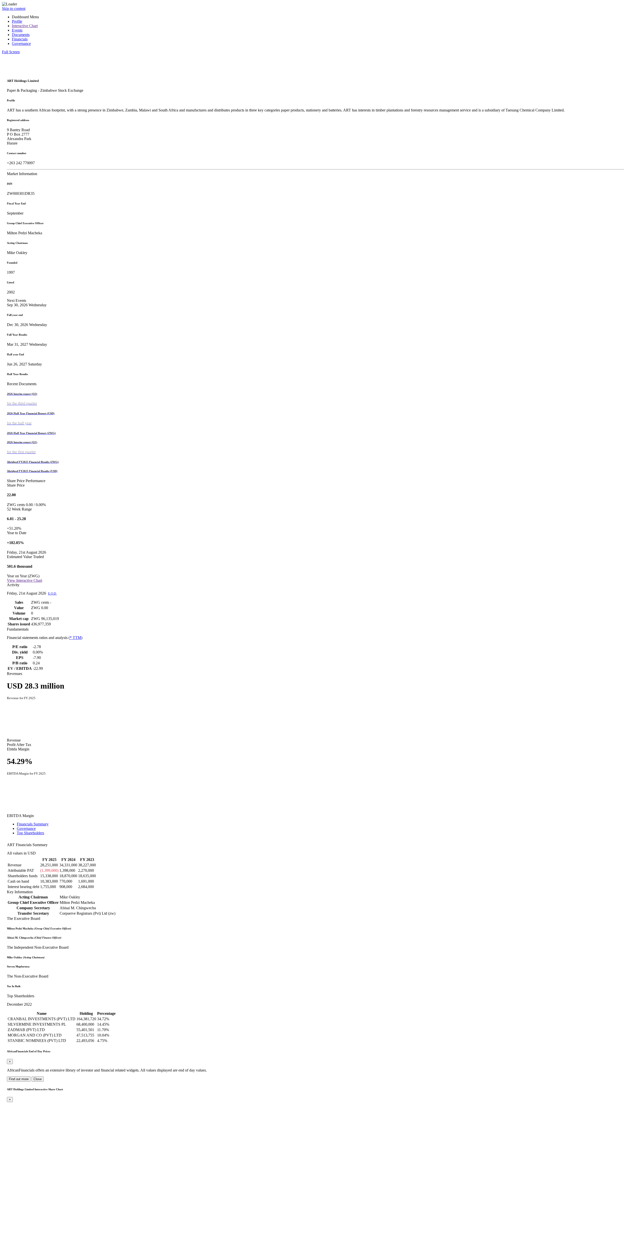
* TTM (75, 638)
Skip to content (13, 8)
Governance (21, 43)
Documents (21, 35)
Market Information (22, 174)
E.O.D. (52, 593)
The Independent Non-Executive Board (38, 947)
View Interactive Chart (24, 580)
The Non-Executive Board (27, 976)
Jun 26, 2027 (24, 364)
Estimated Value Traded (25, 557)
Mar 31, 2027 (27, 344)
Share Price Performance (26, 481)
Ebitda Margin (18, 749)
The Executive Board (23, 918)
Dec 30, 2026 (27, 325)
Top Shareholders (30, 833)
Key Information (20, 892)
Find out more (19, 1079)
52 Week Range (19, 509)
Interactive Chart (25, 26)
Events (17, 30)
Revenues (14, 674)
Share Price (16, 485)
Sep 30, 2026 (27, 305)
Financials (20, 39)
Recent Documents (21, 384)
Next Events (16, 300)
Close (38, 1079)
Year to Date (16, 533)
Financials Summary (33, 824)
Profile (17, 21)
